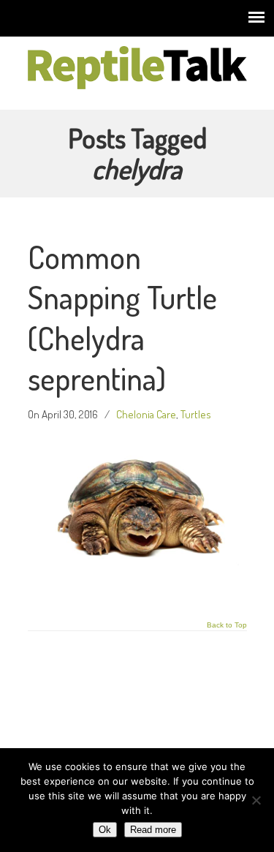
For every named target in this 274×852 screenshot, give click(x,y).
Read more (153, 829)
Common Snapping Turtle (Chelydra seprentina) (122, 317)
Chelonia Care (146, 414)
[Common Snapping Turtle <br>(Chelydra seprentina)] (137, 588)
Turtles (195, 414)
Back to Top (227, 625)
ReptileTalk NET (137, 66)
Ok (105, 829)
